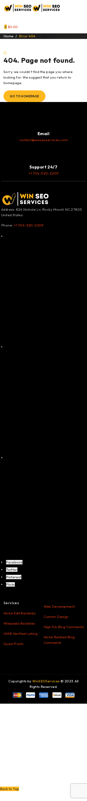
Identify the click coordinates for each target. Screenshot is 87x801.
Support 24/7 (43, 167)
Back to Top (9, 789)
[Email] (43, 120)
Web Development (59, 606)
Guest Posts (13, 644)
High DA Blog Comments (64, 627)
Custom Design (56, 616)
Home (8, 36)
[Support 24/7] (43, 153)
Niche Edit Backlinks (19, 613)
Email (44, 133)
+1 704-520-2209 (44, 173)
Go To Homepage (24, 96)
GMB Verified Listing (20, 633)
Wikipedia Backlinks (19, 623)
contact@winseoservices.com (43, 140)
